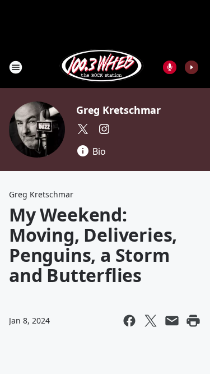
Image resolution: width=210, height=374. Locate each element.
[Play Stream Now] (191, 67)
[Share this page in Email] (172, 321)
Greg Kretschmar (118, 110)
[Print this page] (193, 321)
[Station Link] (101, 67)
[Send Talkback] (169, 67)
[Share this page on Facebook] (129, 321)
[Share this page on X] (150, 321)
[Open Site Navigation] (15, 67)
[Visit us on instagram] (104, 129)
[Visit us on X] (83, 129)
